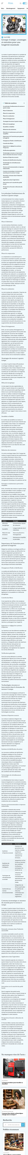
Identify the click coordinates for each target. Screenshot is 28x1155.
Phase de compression (9, 113)
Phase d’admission (8, 110)
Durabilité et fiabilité (8, 126)
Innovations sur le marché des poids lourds (12, 183)
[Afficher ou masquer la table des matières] (21, 103)
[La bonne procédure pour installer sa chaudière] (14, 1068)
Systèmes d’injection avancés (10, 157)
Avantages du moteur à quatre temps (12, 121)
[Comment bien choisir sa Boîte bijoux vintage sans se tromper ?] (14, 1099)
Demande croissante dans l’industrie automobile (12, 176)
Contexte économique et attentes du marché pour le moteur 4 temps (12, 172)
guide (14, 71)
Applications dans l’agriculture (11, 179)
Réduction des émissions (9, 129)
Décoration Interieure (7, 1111)
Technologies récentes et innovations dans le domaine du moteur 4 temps (13, 153)
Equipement (5, 1080)
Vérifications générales (9, 150)
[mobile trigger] (2, 3)
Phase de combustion (8, 116)
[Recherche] (20, 3)
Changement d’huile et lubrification (12, 140)
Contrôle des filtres (8, 143)
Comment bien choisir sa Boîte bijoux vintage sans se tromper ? (12, 1114)
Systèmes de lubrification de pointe (12, 160)
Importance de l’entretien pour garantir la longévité (13, 137)
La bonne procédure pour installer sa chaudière (12, 1083)
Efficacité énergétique (9, 124)
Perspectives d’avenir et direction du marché (12, 187)
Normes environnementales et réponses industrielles (13, 167)
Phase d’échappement (8, 118)
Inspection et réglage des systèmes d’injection (12, 146)
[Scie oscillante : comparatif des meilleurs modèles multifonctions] (14, 1142)
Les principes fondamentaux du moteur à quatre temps (13, 107)
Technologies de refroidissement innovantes (11, 163)
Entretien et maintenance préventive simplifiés (12, 132)
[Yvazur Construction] (10, 3)
